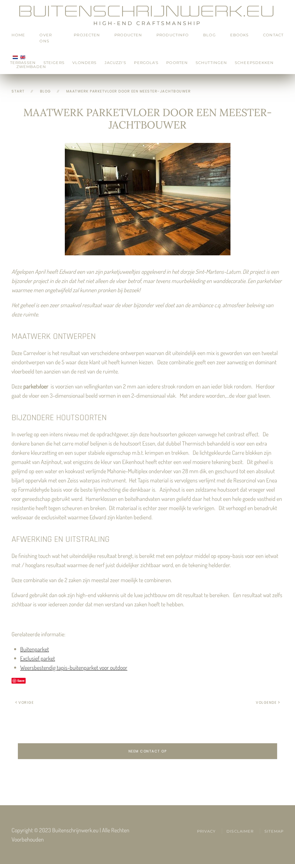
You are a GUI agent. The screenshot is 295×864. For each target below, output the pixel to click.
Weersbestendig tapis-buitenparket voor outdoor (73, 667)
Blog (209, 35)
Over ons (45, 38)
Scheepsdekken (254, 63)
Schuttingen (211, 63)
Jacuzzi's (115, 63)
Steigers (54, 63)
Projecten (87, 35)
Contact (273, 35)
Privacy (206, 831)
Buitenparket (34, 649)
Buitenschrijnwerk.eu (147, 11)
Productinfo (172, 35)
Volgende (266, 702)
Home (18, 35)
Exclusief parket (37, 658)
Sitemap (273, 831)
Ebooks (239, 35)
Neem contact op (147, 751)
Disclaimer (240, 831)
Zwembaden (31, 67)
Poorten (177, 63)
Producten (128, 35)
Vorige (26, 702)
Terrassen (23, 63)
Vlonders (84, 63)
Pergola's (146, 63)
